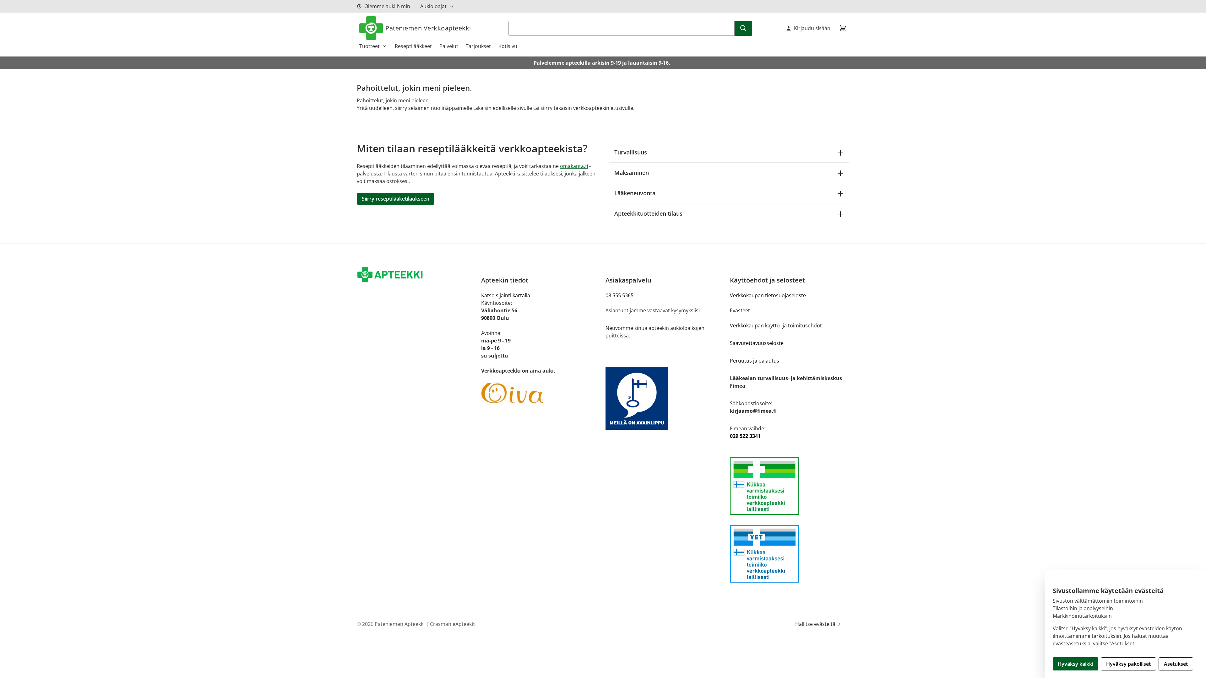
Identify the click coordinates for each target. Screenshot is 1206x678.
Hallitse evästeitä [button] (816, 624)
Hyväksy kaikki (1075, 663)
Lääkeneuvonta (634, 193)
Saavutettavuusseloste (757, 343)
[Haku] (743, 28)
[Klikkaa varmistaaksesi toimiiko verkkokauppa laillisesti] (789, 486)
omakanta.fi (574, 166)
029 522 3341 (745, 436)
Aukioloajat (433, 6)
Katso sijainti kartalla (505, 295)
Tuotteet (369, 46)
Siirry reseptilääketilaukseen (395, 198)
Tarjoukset (478, 46)
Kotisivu (507, 46)
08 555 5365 (619, 295)
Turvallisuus (630, 152)
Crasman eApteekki (452, 624)
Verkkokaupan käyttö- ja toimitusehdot (776, 325)
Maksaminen (631, 172)
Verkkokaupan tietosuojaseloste (768, 295)
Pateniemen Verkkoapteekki (428, 28)
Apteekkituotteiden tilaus (648, 213)
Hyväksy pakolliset (1128, 663)
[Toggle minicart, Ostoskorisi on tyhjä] (843, 28)
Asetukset (1176, 663)
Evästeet (740, 310)
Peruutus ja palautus (754, 360)
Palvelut (448, 46)
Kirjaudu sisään (812, 28)
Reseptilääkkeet (413, 46)
